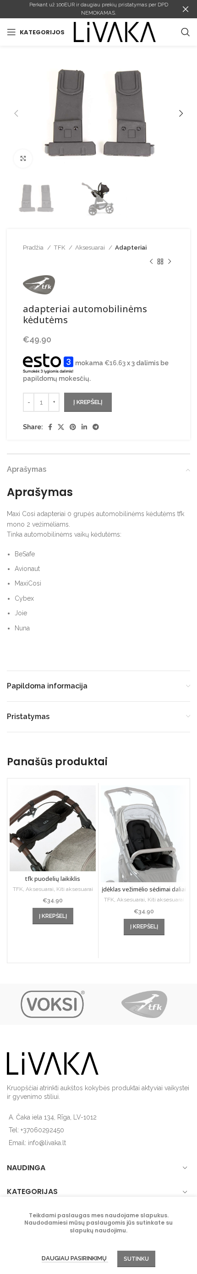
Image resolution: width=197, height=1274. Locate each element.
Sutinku (136, 1259)
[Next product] (169, 261)
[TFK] (144, 1004)
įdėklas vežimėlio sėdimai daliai (144, 889)
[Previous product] (151, 261)
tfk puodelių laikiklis (52, 879)
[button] (53, 916)
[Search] (185, 32)
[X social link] (61, 427)
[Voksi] (52, 1004)
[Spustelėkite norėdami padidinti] (23, 158)
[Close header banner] (185, 9)
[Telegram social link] (96, 427)
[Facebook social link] (50, 427)
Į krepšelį (88, 402)
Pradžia (34, 247)
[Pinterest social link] (73, 427)
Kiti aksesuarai (74, 889)
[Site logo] (115, 31)
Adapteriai (131, 247)
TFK (60, 247)
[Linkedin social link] (84, 427)
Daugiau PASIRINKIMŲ (75, 1258)
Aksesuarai (90, 247)
